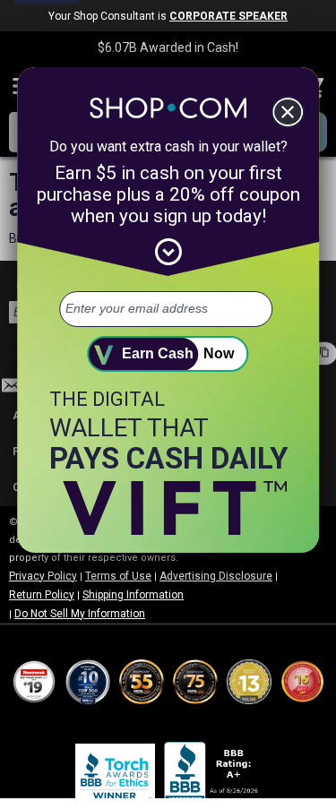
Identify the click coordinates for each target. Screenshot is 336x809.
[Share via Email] (12, 390)
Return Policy (41, 595)
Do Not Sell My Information (79, 613)
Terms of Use (118, 576)
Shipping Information (133, 595)
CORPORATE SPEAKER (228, 16)
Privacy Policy (43, 576)
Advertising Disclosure (215, 576)
